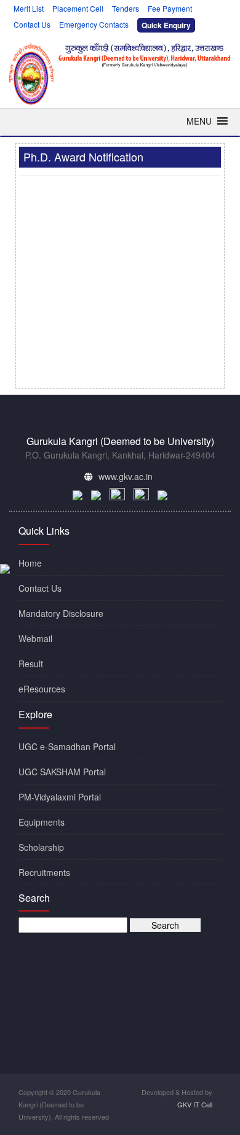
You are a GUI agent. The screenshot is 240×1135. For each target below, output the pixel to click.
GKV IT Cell (194, 1104)
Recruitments (44, 872)
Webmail (35, 638)
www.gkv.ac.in (125, 476)
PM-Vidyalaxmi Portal (59, 797)
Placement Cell (77, 8)
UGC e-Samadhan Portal (67, 746)
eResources (41, 689)
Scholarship (41, 847)
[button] (199, 121)
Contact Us (32, 24)
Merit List (29, 8)
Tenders (125, 8)
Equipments (41, 822)
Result (30, 663)
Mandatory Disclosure (60, 613)
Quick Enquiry (166, 25)
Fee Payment (170, 8)
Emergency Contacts (94, 24)
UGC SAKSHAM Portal (62, 771)
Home (30, 563)
